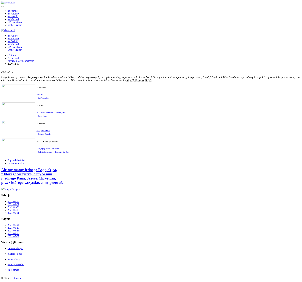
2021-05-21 (13, 230)
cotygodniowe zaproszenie (21, 61)
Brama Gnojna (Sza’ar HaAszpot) (50, 112)
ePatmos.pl (16, 278)
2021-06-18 (13, 210)
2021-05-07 (13, 236)
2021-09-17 (13, 201)
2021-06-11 (13, 212)
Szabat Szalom (15, 25)
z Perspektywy (15, 22)
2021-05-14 (13, 233)
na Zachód (13, 16)
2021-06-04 (13, 225)
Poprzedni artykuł (16, 160)
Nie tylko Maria (43, 130)
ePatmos (12, 55)
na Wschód (13, 19)
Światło (39, 94)
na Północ (12, 10)
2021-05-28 (13, 227)
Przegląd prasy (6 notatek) (47, 148)
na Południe (13, 13)
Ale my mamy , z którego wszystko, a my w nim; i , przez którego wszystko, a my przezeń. (32, 176)
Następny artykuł (16, 163)
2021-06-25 (13, 207)
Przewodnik (14, 58)
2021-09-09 (13, 204)
